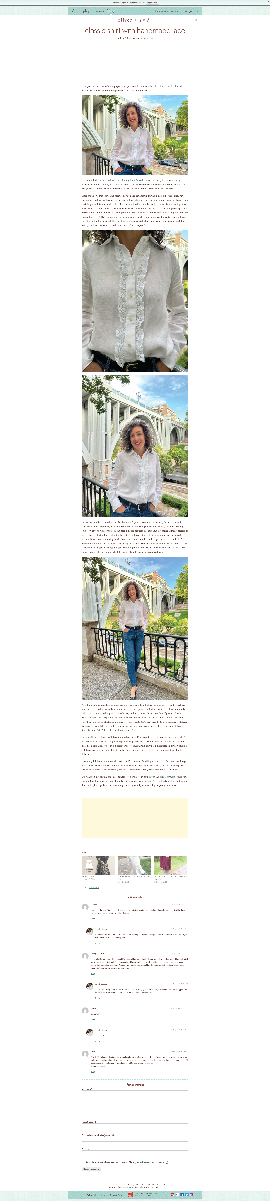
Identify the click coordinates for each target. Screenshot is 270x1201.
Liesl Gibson (101, 929)
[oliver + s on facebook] (182, 1194)
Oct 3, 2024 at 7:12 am (179, 928)
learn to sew (161, 11)
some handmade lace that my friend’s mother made (126, 180)
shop (76, 11)
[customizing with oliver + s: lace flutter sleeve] (134, 865)
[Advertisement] (135, 62)
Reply (93, 918)
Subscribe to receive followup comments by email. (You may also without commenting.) (127, 1162)
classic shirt (94, 887)
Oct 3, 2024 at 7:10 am (179, 1029)
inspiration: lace (88, 876)
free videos (176, 11)
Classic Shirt (172, 86)
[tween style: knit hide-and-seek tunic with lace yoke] (170, 865)
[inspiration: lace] (98, 865)
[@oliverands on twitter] (187, 1194)
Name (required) (89, 1121)
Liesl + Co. (130, 1194)
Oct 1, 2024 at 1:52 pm (179, 904)
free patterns (191, 11)
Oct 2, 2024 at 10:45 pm (179, 1008)
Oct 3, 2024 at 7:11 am (179, 983)
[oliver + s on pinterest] (172, 1194)
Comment (87, 1088)
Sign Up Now (152, 2)
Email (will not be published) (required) (98, 1135)
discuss (98, 11)
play (86, 11)
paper (152, 776)
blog (110, 11)
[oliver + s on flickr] (177, 1194)
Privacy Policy (117, 1195)
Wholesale (92, 1195)
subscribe (144, 1162)
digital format (167, 776)
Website (85, 1149)
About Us (103, 1195)
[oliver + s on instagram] (191, 1194)
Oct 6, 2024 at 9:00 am (179, 1051)
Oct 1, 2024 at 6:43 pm (179, 953)
